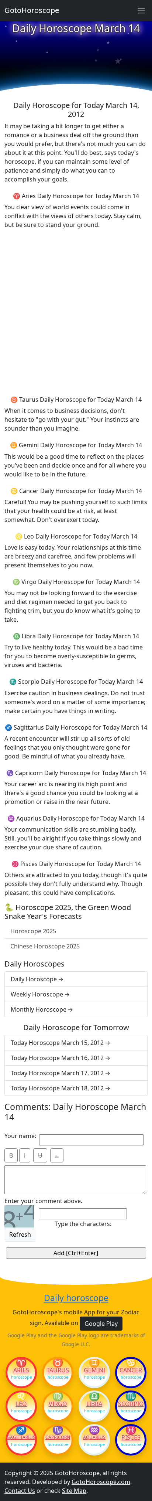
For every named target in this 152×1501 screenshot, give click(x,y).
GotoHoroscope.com (101, 1482)
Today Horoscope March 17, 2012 (57, 1073)
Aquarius (94, 1437)
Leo (21, 1404)
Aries (21, 1370)
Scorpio (131, 1404)
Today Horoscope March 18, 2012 (57, 1088)
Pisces (131, 1437)
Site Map (74, 1491)
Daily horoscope (76, 1298)
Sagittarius (21, 1437)
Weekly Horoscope (37, 994)
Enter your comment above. (43, 1201)
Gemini (94, 1370)
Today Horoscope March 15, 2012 (57, 1043)
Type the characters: (83, 1224)
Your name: (20, 1136)
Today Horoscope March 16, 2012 (57, 1058)
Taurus (57, 1370)
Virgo (58, 1404)
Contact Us (19, 1491)
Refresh (20, 1234)
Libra (94, 1404)
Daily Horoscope (34, 979)
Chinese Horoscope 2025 (45, 946)
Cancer (131, 1370)
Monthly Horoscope (38, 1009)
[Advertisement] (76, 311)
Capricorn (57, 1437)
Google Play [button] (101, 1324)
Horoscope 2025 (33, 931)
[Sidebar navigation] (141, 10)
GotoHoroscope (31, 10)
